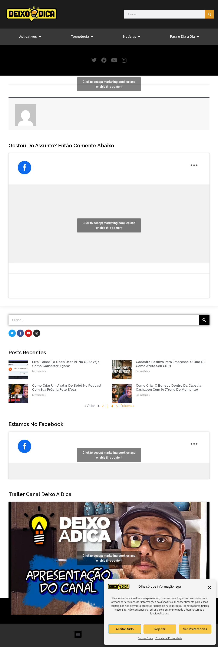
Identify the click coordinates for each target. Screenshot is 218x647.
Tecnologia (80, 37)
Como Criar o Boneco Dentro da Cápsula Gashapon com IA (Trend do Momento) (168, 388)
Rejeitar (159, 629)
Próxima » (127, 405)
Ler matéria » (39, 371)
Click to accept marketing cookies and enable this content (109, 84)
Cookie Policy (145, 638)
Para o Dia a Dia (182, 37)
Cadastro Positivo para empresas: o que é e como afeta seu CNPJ (171, 364)
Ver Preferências (195, 629)
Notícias (129, 37)
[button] (209, 587)
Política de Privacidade (168, 638)
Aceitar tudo (125, 629)
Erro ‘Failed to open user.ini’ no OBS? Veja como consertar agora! (65, 364)
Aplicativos (28, 37)
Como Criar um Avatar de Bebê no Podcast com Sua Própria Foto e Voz (66, 388)
